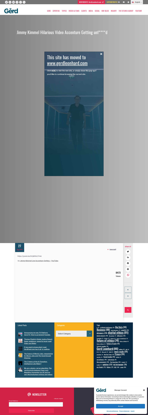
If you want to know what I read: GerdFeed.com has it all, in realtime (37, 348)
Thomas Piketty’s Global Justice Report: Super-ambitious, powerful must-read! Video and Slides (38, 341)
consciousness (115, 330)
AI (98, 327)
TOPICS (64, 11)
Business (103, 329)
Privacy (120, 354)
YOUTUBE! (138, 11)
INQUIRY (114, 11)
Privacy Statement (124, 411)
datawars (102, 333)
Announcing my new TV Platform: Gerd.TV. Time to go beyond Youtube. (37, 334)
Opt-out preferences (112, 411)
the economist (103, 362)
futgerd (113, 338)
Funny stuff (113, 249)
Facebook (100, 338)
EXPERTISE (56, 11)
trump (99, 365)
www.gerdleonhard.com (67, 63)
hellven (122, 349)
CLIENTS (84, 11)
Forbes (107, 338)
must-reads (121, 351)
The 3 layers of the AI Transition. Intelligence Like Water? (35, 363)
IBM (127, 349)
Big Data (121, 327)
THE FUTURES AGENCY (126, 11)
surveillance (102, 359)
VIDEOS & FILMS (74, 11)
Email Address (14, 401)
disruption (112, 336)
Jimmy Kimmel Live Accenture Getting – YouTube (39, 261)
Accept (120, 406)
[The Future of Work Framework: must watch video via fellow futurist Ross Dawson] (128, 296)
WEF (116, 367)
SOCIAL (97, 11)
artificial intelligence (107, 327)
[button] (144, 390)
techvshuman (112, 359)
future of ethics (108, 340)
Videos (110, 367)
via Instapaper (120, 364)
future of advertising (122, 338)
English (137, 2)
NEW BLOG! (105, 11)
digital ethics (118, 332)
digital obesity (102, 336)
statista (118, 357)
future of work (113, 343)
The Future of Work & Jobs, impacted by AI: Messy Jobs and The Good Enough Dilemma (38, 356)
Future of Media (124, 341)
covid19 (125, 330)
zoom (123, 367)
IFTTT (99, 352)
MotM (111, 352)
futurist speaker (102, 346)
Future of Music (101, 344)
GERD (49, 11)
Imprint (133, 411)
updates (107, 364)
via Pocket (101, 367)
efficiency (121, 336)
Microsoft (105, 352)
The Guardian (115, 362)
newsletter (100, 354)
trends (124, 362)
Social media (109, 357)
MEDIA (91, 11)
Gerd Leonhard (107, 348)
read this (99, 357)
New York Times (109, 354)
